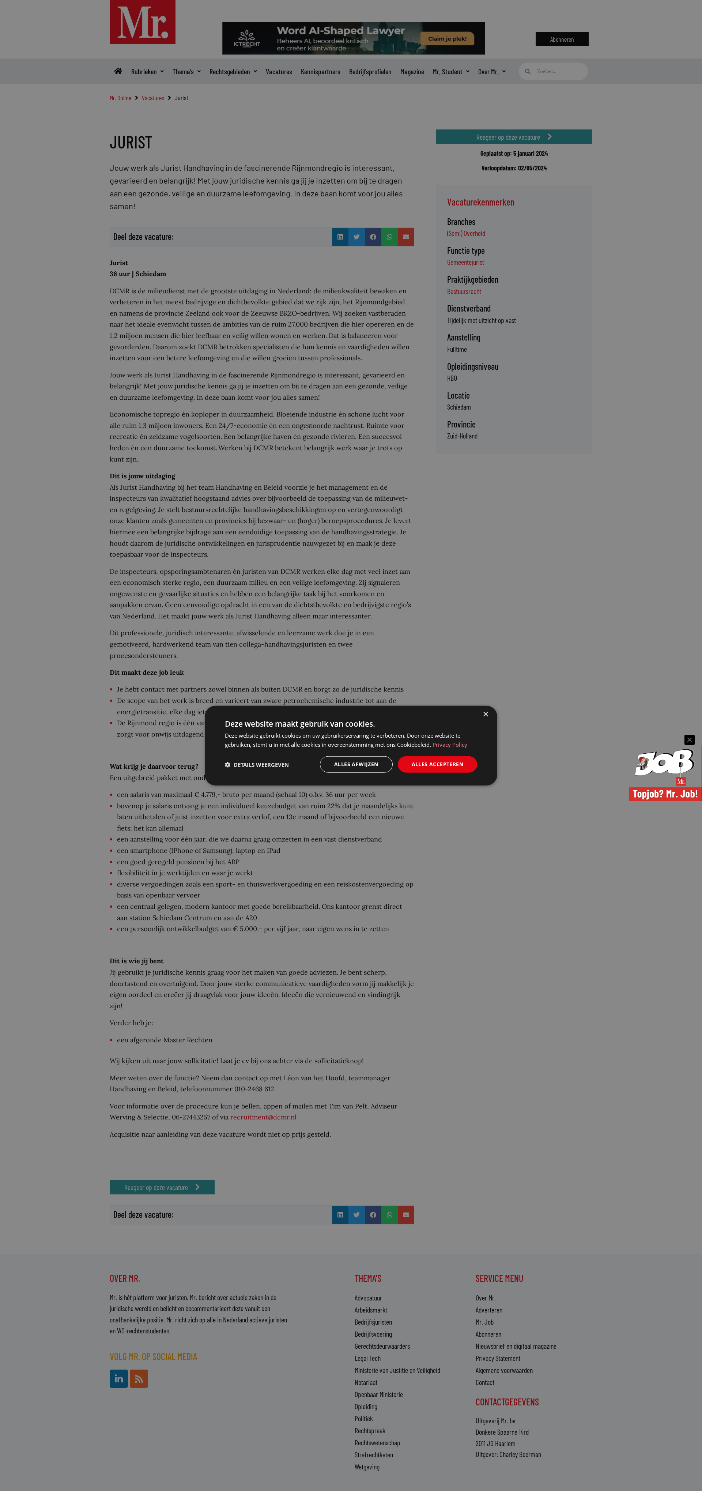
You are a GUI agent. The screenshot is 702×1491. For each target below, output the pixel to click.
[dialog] (351, 745)
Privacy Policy (450, 744)
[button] (257, 764)
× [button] (485, 714)
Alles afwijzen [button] (356, 764)
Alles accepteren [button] (437, 764)
